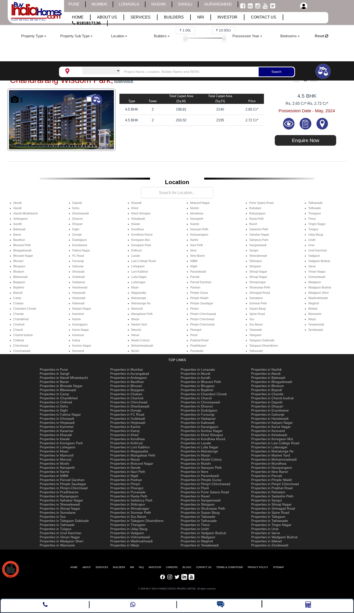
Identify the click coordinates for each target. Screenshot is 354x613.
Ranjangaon (257, 213)
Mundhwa (196, 213)
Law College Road (143, 261)
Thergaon (314, 213)
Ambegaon (20, 218)
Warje (312, 319)
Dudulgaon (79, 240)
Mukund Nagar (200, 203)
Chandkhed (21, 319)
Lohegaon (138, 266)
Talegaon (255, 335)
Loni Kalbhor (139, 271)
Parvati (194, 277)
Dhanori (77, 218)
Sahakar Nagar (259, 234)
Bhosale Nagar (23, 255)
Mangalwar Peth (142, 314)
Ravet (253, 224)
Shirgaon (255, 266)
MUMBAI (99, 4)
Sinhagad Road (259, 292)
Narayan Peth (199, 229)
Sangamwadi (258, 245)
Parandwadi (198, 271)
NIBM (193, 261)
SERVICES (102, 567)
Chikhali (18, 340)
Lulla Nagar (139, 277)
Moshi (135, 351)
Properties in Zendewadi (269, 545)
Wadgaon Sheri (318, 292)
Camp (17, 298)
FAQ (141, 567)
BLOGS (187, 567)
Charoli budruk (23, 335)
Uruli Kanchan (317, 250)
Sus (251, 319)
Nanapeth (196, 218)
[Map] (322, 123)
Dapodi (77, 203)
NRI (132, 567)
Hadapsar (78, 282)
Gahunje (78, 266)
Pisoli (193, 335)
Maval (135, 335)
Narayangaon (199, 234)
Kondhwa (137, 229)
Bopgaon (19, 282)
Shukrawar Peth (259, 287)
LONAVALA (129, 4)
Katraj (76, 340)
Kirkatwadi (138, 218)
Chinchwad (20, 345)
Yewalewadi (316, 324)
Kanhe (76, 319)
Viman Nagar (317, 271)
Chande (18, 314)
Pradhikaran (198, 345)
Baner (17, 234)
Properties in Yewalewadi (200, 545)
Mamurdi (137, 308)
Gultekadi (78, 277)
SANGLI (185, 4)
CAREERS (172, 567)
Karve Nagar (80, 330)
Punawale (196, 351)
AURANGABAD (218, 4)
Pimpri (194, 308)
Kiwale (135, 224)
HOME (74, 567)
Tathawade (315, 203)
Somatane (256, 298)
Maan (135, 287)
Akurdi (17, 203)
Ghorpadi (78, 271)
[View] (289, 123)
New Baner (197, 255)
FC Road (78, 255)
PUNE (73, 4)
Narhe (194, 240)
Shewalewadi (258, 255)
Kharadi (136, 203)
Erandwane (79, 245)
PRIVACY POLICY (258, 567)
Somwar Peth (258, 303)
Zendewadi (315, 330)
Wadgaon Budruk (319, 287)
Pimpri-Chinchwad (202, 324)
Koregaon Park (141, 245)
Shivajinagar (257, 282)
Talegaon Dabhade (262, 340)
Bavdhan (19, 240)
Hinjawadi (78, 292)
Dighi (75, 229)
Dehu (75, 208)
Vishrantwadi (316, 277)
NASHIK (158, 4)
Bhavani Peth (22, 245)
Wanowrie (314, 314)
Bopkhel (18, 287)
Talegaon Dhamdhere (263, 345)
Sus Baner (256, 324)
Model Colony (140, 340)
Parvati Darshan (200, 282)
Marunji (136, 330)
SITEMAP (278, 567)
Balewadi (19, 229)
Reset (320, 36)
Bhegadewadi (22, 250)
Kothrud (136, 250)
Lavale (135, 255)
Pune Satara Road (261, 203)
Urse (311, 245)
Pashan (195, 287)
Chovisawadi (21, 351)
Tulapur (313, 229)
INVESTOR (155, 567)
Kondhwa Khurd (141, 234)
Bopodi (18, 292)
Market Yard (139, 324)
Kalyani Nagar (81, 308)
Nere (193, 250)
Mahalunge (138, 298)
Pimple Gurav (199, 292)
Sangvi (253, 250)
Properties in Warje (124, 545)
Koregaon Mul (140, 240)
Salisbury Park (258, 240)
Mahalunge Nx (141, 303)
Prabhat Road (199, 340)
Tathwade (314, 208)
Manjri (135, 319)
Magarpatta (138, 292)
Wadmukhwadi (318, 298)
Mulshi (194, 208)
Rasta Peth (256, 218)
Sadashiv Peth (258, 229)
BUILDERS (119, 567)
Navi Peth (196, 245)
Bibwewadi (20, 277)
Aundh (17, 224)
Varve (312, 266)
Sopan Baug (257, 308)
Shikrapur (255, 261)
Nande (194, 224)
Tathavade (256, 351)
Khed (134, 208)
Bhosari (18, 261)
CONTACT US (203, 567)
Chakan (18, 303)
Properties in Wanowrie (57, 545)
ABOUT (86, 567)
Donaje (77, 234)
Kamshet (78, 314)
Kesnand (78, 351)
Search (276, 72)
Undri (311, 240)
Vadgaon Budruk (319, 261)
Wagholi (313, 303)
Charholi (19, 324)
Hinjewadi (78, 298)
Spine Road (257, 314)
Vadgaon (314, 255)
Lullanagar (138, 282)
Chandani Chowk (24, 308)
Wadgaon (314, 282)
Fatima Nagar (81, 250)
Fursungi (78, 261)
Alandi (17, 208)
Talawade (255, 330)
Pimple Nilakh (199, 298)
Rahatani (255, 208)
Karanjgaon (80, 324)
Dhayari (77, 224)
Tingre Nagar (317, 224)
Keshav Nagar (81, 345)
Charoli (18, 330)
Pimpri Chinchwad (202, 319)
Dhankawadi (80, 213)
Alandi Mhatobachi (25, 213)
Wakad (312, 308)
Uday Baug (315, 234)
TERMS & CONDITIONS (229, 567)
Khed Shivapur (141, 213)
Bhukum (18, 271)
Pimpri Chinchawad (203, 314)
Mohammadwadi (142, 345)
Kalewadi (78, 303)
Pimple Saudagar (201, 303)
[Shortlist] (306, 123)
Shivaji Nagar (258, 271)
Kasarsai (78, 335)
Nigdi (193, 266)
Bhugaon (19, 266)
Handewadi (79, 287)
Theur (312, 218)
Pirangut (195, 330)
